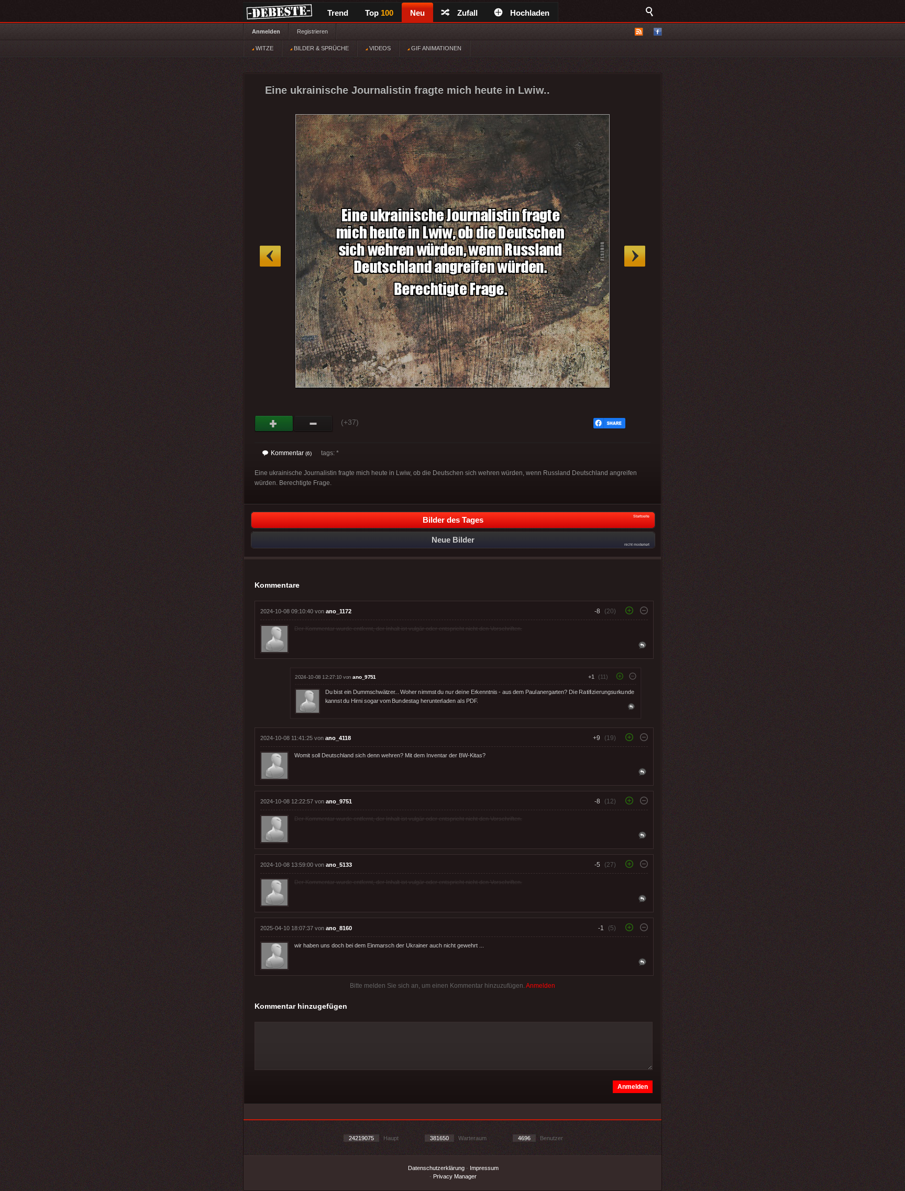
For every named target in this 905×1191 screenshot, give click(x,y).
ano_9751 (364, 677)
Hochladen (529, 12)
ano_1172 (338, 611)
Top (379, 12)
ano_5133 (339, 865)
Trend (337, 12)
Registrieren (312, 31)
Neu (417, 12)
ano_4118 (338, 738)
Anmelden (266, 31)
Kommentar (291, 453)
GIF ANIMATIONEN (435, 48)
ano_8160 (339, 928)
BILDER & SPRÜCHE (320, 48)
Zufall (467, 12)
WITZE (263, 48)
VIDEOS (379, 48)
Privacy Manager (455, 1176)
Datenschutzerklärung (436, 1168)
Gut (274, 423)
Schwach (313, 423)
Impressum (484, 1168)
